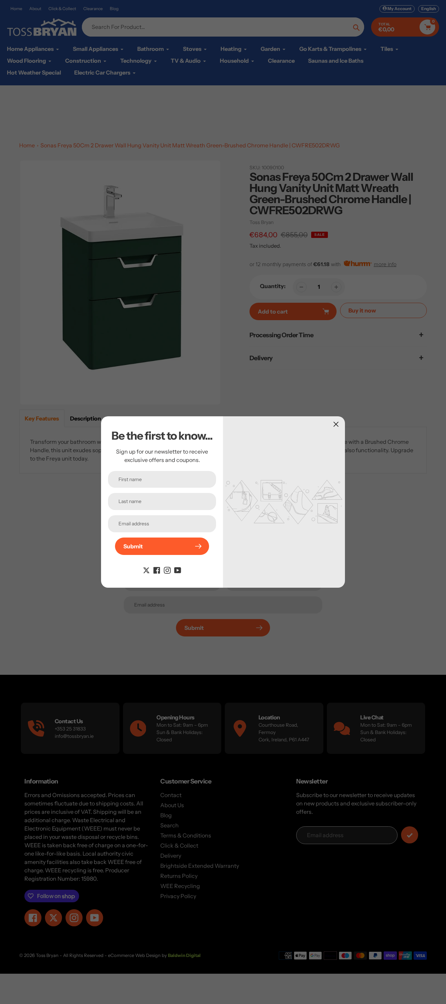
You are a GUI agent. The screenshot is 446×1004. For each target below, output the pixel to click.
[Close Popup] (336, 424)
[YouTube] (177, 569)
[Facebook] (156, 569)
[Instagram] (167, 569)
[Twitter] (146, 569)
